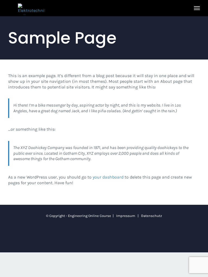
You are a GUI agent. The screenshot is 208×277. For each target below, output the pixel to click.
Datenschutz (151, 216)
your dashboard (108, 177)
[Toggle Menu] (197, 8)
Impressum (125, 216)
